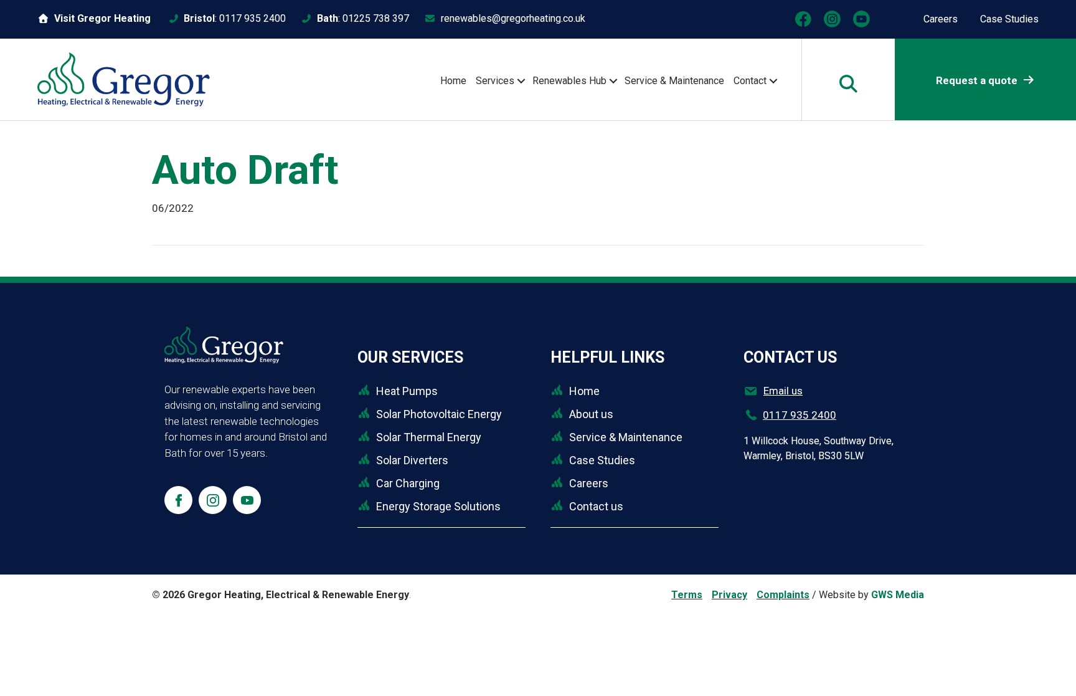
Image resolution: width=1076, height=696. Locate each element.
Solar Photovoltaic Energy (439, 414)
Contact (750, 81)
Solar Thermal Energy (428, 437)
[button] (520, 81)
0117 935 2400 (252, 18)
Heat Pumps (407, 391)
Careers (940, 19)
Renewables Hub (569, 81)
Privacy (729, 595)
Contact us (596, 506)
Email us (783, 390)
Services (495, 81)
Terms (686, 595)
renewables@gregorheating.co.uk (513, 18)
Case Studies (1009, 19)
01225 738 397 (375, 18)
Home (453, 81)
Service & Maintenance (674, 81)
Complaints (783, 595)
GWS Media (897, 595)
